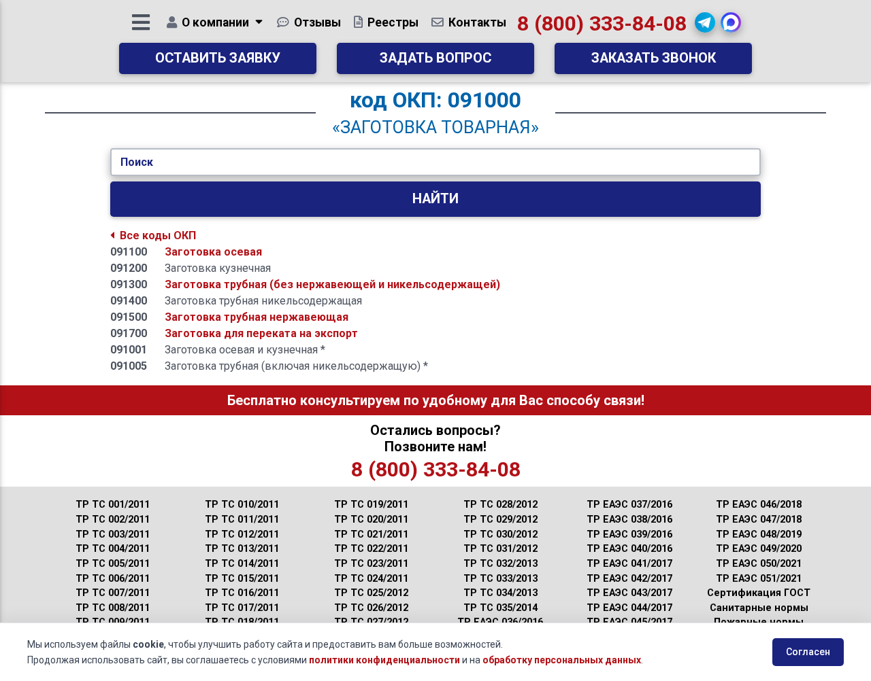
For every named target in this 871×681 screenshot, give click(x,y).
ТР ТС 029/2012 (500, 519)
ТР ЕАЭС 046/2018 (759, 504)
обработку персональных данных (561, 659)
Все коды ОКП (158, 235)
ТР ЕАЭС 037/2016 (629, 504)
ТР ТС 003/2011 (113, 534)
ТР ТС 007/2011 (113, 593)
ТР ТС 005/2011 (113, 564)
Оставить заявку (217, 58)
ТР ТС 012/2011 (242, 534)
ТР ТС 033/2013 (500, 578)
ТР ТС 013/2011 (242, 549)
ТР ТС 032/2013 (500, 564)
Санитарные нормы (759, 608)
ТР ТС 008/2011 (113, 608)
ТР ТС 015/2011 (242, 578)
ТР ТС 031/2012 (500, 549)
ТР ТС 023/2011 (371, 564)
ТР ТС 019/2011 (371, 504)
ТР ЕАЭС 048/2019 (759, 534)
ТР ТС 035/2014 (500, 608)
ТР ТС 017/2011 (242, 608)
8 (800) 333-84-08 (602, 23)
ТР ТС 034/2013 (500, 593)
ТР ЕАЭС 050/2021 (759, 564)
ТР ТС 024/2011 (371, 578)
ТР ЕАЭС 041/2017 (629, 564)
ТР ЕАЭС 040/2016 (629, 549)
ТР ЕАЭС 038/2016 (629, 519)
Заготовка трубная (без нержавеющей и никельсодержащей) (332, 284)
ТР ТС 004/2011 (113, 549)
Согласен (808, 651)
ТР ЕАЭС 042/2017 (629, 578)
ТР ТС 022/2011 (371, 549)
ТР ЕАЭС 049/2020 (759, 549)
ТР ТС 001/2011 (113, 504)
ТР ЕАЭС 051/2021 (759, 578)
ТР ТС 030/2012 (500, 534)
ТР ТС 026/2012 (371, 608)
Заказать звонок (653, 58)
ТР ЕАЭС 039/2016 (629, 534)
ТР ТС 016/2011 (242, 593)
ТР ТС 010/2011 (242, 504)
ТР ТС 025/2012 (371, 593)
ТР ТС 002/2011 (113, 519)
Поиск (136, 162)
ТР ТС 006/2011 (113, 578)
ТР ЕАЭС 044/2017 (629, 608)
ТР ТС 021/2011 (371, 534)
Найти (435, 199)
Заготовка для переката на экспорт (261, 333)
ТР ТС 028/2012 (500, 504)
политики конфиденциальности (384, 659)
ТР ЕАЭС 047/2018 (759, 519)
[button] (705, 22)
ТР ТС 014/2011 (242, 564)
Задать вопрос (435, 58)
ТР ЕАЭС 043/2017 (629, 593)
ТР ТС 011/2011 (242, 519)
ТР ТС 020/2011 (371, 519)
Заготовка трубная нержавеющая (256, 317)
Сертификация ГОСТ (758, 593)
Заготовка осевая (213, 251)
